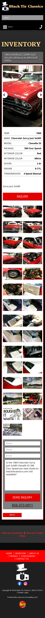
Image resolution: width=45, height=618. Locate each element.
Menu (10, 27)
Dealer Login (23, 592)
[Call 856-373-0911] (40, 27)
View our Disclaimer (12, 532)
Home (9, 553)
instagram (25, 583)
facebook (19, 583)
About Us (34, 553)
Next (40, 95)
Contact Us (22, 558)
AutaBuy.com (32, 597)
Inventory (20, 553)
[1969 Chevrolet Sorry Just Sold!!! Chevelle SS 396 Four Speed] (12, 211)
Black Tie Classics (23, 590)
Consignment (28, 556)
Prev (4, 95)
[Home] (22, 6)
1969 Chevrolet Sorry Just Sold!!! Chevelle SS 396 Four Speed (20, 57)
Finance (14, 556)
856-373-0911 (22, 505)
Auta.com (21, 597)
